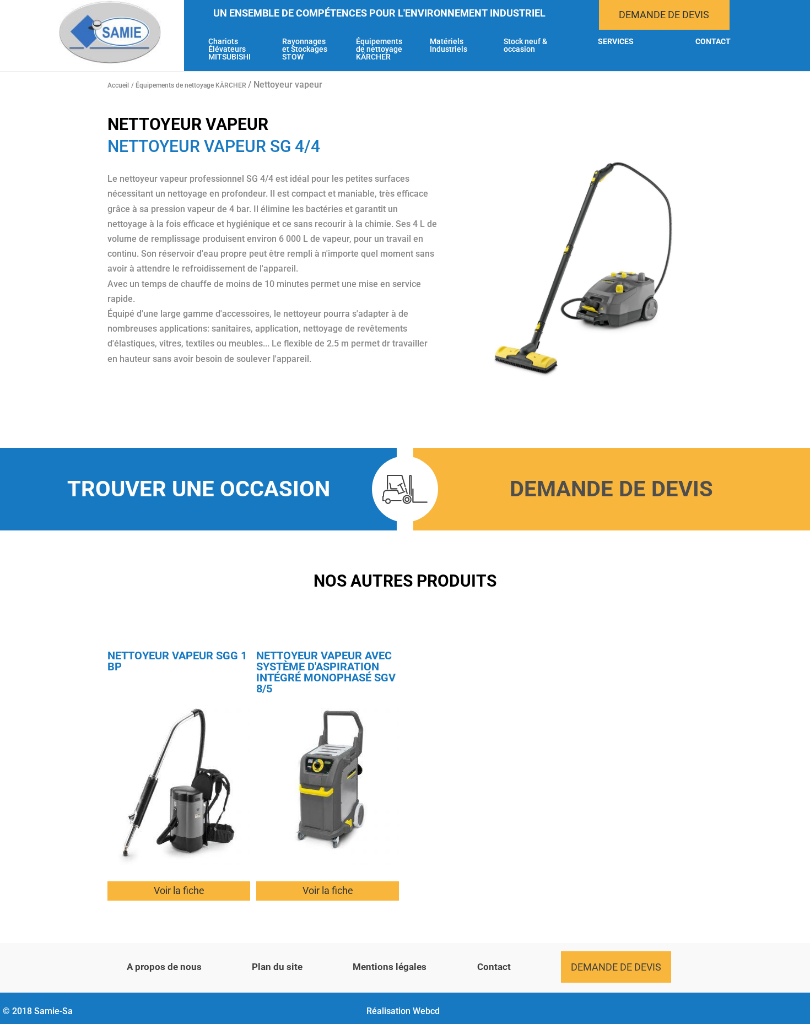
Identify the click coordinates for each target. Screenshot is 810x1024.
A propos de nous (164, 966)
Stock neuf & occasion (525, 45)
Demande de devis (664, 14)
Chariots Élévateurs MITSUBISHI (229, 49)
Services (616, 41)
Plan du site (277, 966)
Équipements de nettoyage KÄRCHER (379, 49)
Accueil (118, 85)
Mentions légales (389, 966)
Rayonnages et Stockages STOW (304, 49)
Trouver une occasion (198, 489)
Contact (713, 41)
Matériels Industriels (448, 45)
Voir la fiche (179, 890)
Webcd (426, 1011)
